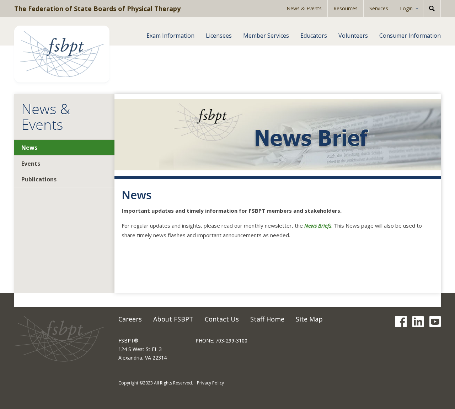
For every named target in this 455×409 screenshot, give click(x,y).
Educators (313, 35)
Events (30, 164)
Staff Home (267, 319)
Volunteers (353, 35)
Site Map (309, 319)
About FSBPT (173, 319)
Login (406, 8)
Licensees (219, 35)
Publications (39, 179)
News (29, 148)
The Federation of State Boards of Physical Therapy (97, 8)
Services (378, 8)
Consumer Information (410, 35)
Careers (130, 319)
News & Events (304, 8)
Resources (345, 8)
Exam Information (170, 35)
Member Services (266, 35)
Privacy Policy (210, 383)
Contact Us (222, 319)
